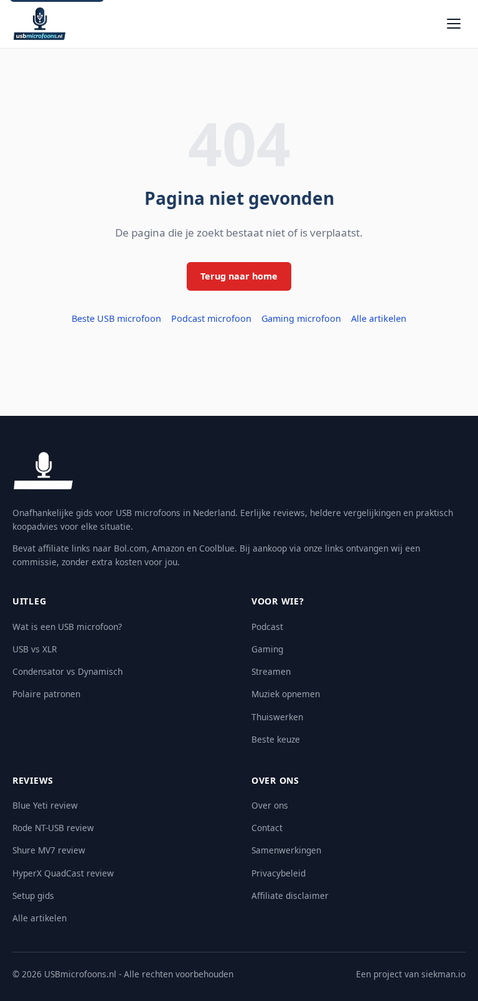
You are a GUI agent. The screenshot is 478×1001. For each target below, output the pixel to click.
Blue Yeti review (45, 805)
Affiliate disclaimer (290, 895)
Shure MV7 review (48, 850)
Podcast (267, 626)
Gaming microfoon (301, 318)
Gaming (267, 649)
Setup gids (33, 895)
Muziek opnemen (285, 694)
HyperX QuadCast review (63, 873)
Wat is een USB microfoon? (67, 626)
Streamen (271, 671)
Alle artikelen (378, 318)
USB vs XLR (34, 649)
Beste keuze (275, 739)
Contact (267, 828)
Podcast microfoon (211, 318)
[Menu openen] (454, 24)
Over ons (269, 805)
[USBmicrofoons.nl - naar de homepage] (39, 23)
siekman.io (443, 974)
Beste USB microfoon (116, 318)
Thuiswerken (277, 717)
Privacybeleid (278, 873)
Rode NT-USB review (53, 828)
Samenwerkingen (286, 850)
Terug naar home (239, 276)
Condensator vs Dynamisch (67, 671)
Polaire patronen (46, 694)
